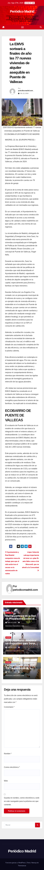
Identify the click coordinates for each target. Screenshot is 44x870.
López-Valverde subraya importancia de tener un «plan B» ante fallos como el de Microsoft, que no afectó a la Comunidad (30, 559)
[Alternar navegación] (22, 27)
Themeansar (22, 865)
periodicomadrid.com (25, 90)
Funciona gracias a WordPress (16, 863)
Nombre (8, 754)
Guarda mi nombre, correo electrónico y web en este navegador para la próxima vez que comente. (21, 801)
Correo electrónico (12, 767)
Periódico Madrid (22, 11)
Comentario (9, 707)
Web (6, 781)
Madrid (12, 39)
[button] (41, 27)
